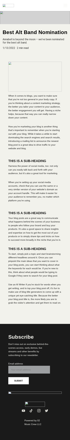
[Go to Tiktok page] (31, 410)
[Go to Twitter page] (46, 410)
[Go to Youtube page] (23, 410)
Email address (15, 363)
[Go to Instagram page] (39, 410)
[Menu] (65, 5)
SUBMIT (18, 380)
